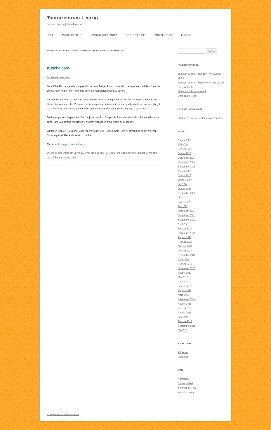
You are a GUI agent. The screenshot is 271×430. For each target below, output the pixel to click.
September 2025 (186, 166)
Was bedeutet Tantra (104, 35)
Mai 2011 (182, 330)
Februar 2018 (185, 264)
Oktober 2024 (185, 180)
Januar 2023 (184, 202)
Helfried (95, 152)
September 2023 (186, 193)
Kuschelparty (58, 68)
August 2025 (184, 171)
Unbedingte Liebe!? (188, 96)
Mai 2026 (183, 144)
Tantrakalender (72, 35)
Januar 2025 (184, 175)
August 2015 (184, 303)
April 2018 (183, 259)
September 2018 (186, 255)
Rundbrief (183, 356)
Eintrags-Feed (185, 383)
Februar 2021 (185, 228)
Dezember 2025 (186, 157)
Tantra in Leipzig (135, 35)
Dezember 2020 (186, 233)
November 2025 (186, 162)
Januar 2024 (184, 188)
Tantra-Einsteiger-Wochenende (206, 118)
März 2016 (183, 294)
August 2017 (184, 272)
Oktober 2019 (185, 246)
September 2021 (186, 219)
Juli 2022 (182, 206)
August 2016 (184, 290)
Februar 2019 (185, 250)
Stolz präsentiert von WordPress (63, 414)
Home (50, 35)
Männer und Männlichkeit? (192, 91)
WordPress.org (186, 392)
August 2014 (184, 312)
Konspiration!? (185, 87)
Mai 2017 (183, 277)
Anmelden (183, 378)
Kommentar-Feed (187, 387)
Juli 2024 (182, 184)
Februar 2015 (185, 308)
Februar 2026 (185, 149)
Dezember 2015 (186, 299)
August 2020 (184, 237)
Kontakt (186, 35)
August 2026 (184, 140)
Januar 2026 (184, 153)
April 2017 (183, 281)
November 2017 (186, 268)
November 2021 (186, 215)
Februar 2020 (185, 241)
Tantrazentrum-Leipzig (72, 17)
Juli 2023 (182, 197)
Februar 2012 (185, 321)
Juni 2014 (183, 317)
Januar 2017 (184, 286)
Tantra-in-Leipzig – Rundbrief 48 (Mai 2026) (201, 82)
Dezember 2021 (186, 210)
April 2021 (183, 224)
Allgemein (183, 352)
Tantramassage (163, 35)
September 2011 (186, 325)
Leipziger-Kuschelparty (71, 144)
